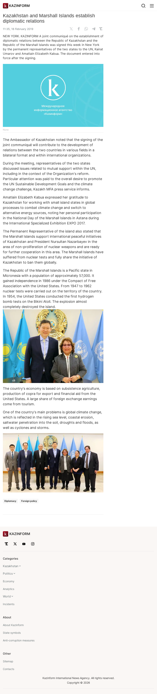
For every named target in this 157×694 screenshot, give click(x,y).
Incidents (8, 604)
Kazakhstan (10, 566)
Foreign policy (29, 501)
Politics (8, 573)
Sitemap (8, 661)
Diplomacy (10, 501)
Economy (8, 581)
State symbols (12, 632)
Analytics (8, 589)
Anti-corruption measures (18, 640)
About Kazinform (13, 625)
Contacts (8, 669)
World (7, 596)
